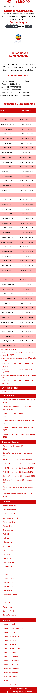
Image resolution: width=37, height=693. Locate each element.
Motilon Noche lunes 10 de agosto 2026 (19, 464)
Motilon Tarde (8, 562)
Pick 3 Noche (8, 587)
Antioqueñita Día (9, 506)
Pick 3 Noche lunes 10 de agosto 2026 (18, 468)
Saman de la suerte (11, 518)
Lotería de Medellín (10, 665)
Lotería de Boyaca (10, 673)
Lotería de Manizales (11, 648)
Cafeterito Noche (10, 591)
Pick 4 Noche (8, 583)
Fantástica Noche (10, 599)
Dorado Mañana (9, 510)
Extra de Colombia (10, 685)
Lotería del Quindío (10, 657)
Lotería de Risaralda (11, 661)
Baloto (11, 6)
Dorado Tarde (8, 566)
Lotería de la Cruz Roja (12, 636)
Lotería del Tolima (10, 624)
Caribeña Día (8, 554)
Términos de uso (25, 692)
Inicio (4, 6)
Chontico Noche (9, 579)
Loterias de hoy (6, 391)
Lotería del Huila (9, 632)
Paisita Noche (8, 575)
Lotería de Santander (11, 669)
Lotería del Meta (9, 644)
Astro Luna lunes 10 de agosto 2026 (17, 460)
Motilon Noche (9, 603)
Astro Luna (7, 607)
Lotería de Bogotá (10, 652)
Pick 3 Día (7, 538)
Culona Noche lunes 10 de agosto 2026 (19, 476)
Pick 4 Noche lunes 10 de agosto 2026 (18, 472)
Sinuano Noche (9, 611)
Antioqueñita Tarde (10, 570)
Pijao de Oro (8, 542)
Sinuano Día (8, 550)
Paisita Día (7, 526)
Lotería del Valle (9, 640)
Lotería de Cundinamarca (13, 628)
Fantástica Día (9, 522)
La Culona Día (9, 558)
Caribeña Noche (9, 615)
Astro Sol (6, 546)
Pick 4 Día (7, 534)
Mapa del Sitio (11, 692)
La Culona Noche (10, 595)
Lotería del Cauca (10, 677)
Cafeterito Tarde (9, 514)
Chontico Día (8, 530)
